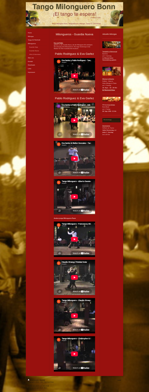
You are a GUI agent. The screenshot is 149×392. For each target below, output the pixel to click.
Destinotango (106, 126)
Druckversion (34, 380)
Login (119, 380)
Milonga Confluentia (108, 79)
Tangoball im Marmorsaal (109, 51)
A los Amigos (111, 105)
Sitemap (42, 380)
